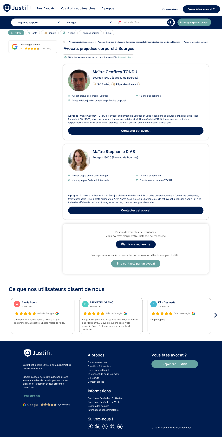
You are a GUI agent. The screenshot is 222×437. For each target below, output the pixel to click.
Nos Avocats (46, 8)
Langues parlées (90, 33)
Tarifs (34, 33)
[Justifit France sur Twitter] (105, 426)
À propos (107, 8)
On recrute (93, 377)
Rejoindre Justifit (175, 364)
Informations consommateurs (103, 409)
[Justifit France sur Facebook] (91, 426)
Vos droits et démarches (78, 8)
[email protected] (32, 395)
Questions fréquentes (99, 366)
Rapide (52, 33)
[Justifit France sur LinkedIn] (98, 426)
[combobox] (36, 22)
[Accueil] (66, 42)
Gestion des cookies (98, 406)
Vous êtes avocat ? (201, 9)
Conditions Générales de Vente (104, 402)
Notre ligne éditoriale (99, 370)
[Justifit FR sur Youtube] (120, 426)
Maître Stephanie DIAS (114, 151)
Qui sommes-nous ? (98, 362)
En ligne (71, 33)
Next (216, 315)
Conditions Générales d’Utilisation (105, 398)
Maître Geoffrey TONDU (115, 72)
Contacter (135, 130)
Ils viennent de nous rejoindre (103, 374)
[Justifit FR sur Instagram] (113, 426)
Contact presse (96, 381)
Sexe (108, 33)
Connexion (170, 9)
